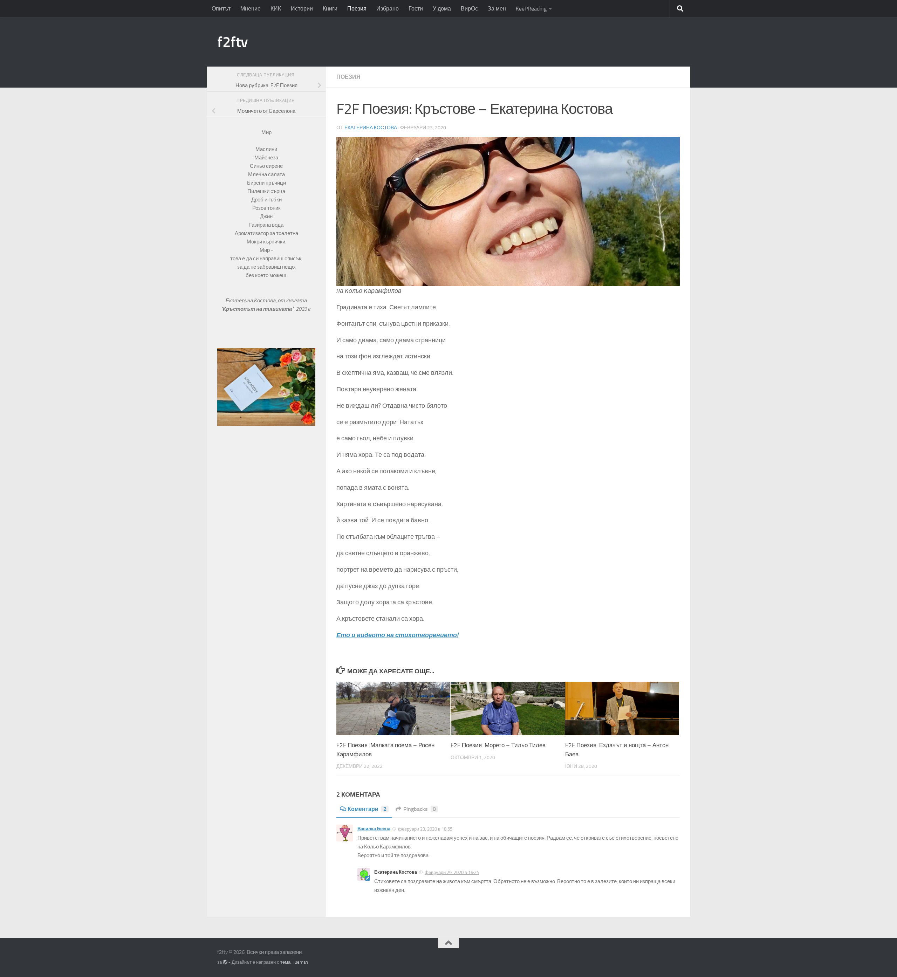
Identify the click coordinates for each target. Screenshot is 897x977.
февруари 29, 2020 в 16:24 (452, 872)
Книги (330, 8)
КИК (276, 8)
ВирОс (469, 8)
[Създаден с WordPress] (225, 962)
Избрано (387, 8)
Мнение (250, 8)
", (258, 309)
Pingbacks (419, 809)
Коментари (367, 809)
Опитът (221, 8)
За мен (497, 8)
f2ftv (232, 42)
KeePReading (531, 8)
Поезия (357, 8)
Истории (302, 8)
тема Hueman (294, 962)
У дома (442, 8)
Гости (416, 8)
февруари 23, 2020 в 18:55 (425, 829)
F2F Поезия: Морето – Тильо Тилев (498, 745)
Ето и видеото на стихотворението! (397, 635)
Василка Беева (373, 828)
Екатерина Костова (370, 128)
